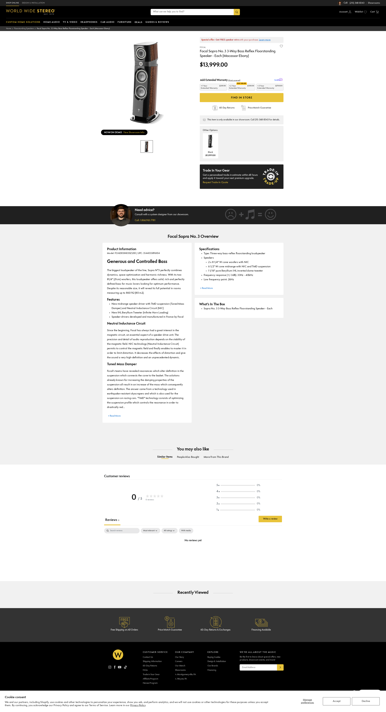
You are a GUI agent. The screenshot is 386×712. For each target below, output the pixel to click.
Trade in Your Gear (151, 674)
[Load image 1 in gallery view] (147, 146)
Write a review (270, 519)
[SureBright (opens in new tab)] (278, 79)
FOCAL (203, 47)
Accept (336, 701)
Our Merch (180, 666)
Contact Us (148, 657)
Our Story (179, 657)
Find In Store (241, 98)
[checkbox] (186, 530)
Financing (211, 670)
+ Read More (114, 416)
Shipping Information (152, 661)
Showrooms (180, 670)
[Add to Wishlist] (281, 46)
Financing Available (261, 630)
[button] (374, 12)
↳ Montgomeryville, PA (185, 674)
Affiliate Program (150, 679)
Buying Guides (213, 657)
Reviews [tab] (112, 520)
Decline (366, 701)
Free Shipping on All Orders (124, 630)
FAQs (145, 670)
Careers (178, 661)
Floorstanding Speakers (24, 29)
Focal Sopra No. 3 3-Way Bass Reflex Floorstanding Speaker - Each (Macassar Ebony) (73, 29)
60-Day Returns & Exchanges (215, 630)
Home (8, 29)
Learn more (265, 40)
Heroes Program (150, 683)
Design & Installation (216, 661)
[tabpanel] (193, 551)
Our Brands (212, 666)
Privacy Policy (138, 705)
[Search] (237, 12)
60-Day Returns (150, 666)
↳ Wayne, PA (181, 679)
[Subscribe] (280, 667)
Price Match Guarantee (170, 630)
